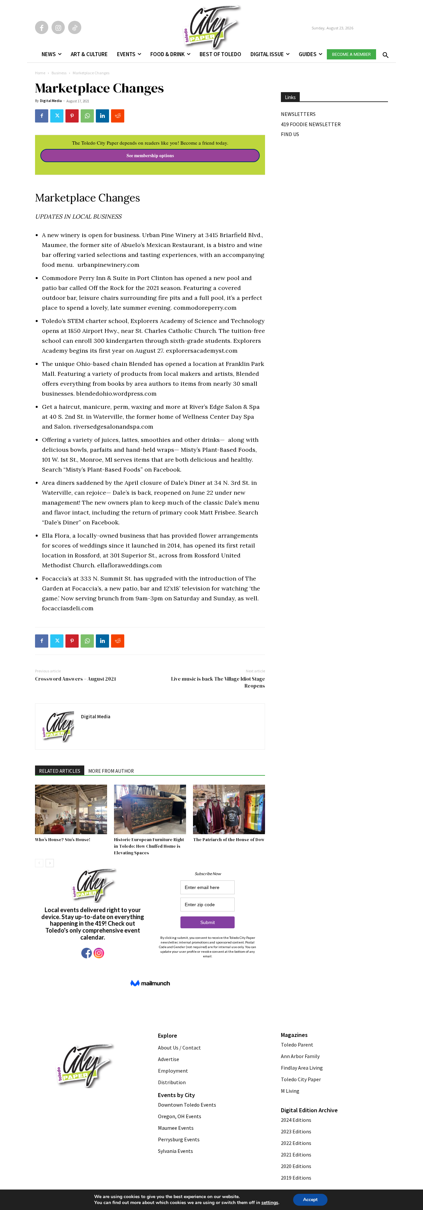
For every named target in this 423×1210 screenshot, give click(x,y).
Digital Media (51, 100)
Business (59, 72)
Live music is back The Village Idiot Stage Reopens (218, 682)
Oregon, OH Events (179, 1116)
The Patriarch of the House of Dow (228, 839)
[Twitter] (56, 116)
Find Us (290, 134)
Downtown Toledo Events (187, 1104)
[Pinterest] (72, 116)
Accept (310, 1199)
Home (40, 72)
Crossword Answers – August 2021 (75, 678)
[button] (384, 53)
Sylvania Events (175, 1151)
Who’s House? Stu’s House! (62, 839)
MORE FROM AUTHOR (111, 771)
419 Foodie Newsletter (311, 124)
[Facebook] (41, 27)
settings (269, 1203)
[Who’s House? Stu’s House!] (71, 809)
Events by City (176, 1095)
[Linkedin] (102, 116)
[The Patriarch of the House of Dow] (229, 809)
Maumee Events (176, 1127)
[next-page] (50, 863)
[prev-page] (39, 863)
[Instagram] (58, 27)
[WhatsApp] (87, 116)
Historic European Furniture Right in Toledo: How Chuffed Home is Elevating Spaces (149, 846)
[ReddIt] (117, 116)
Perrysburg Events (179, 1139)
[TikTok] (74, 27)
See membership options (150, 155)
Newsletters (298, 114)
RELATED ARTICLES (59, 771)
